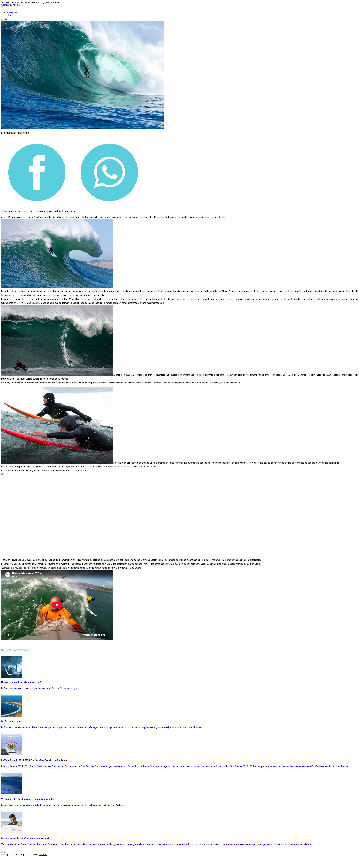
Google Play (6, 5)
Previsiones (12, 12)
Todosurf (43, 854)
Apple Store (18, 5)
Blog (9, 15)
